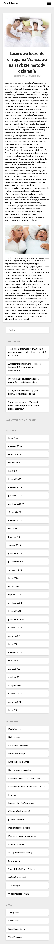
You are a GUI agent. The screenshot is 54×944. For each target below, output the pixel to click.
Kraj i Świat (11, 3)
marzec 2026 (14, 462)
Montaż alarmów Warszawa (21, 803)
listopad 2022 (14, 611)
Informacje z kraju (16, 753)
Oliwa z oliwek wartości (19, 811)
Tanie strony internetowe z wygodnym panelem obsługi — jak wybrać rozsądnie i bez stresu (27, 352)
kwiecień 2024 (15, 537)
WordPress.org (15, 937)
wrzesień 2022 (15, 627)
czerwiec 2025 (15, 487)
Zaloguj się (13, 912)
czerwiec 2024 (15, 520)
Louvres (12, 795)
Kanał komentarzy (16, 929)
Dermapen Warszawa (18, 745)
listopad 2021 (14, 685)
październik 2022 (16, 619)
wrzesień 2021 (15, 693)
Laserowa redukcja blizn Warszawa (24, 778)
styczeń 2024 (14, 545)
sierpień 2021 (14, 702)
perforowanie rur (16, 819)
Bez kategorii (14, 729)
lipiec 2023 (13, 578)
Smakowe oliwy (15, 861)
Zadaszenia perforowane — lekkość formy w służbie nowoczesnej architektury (24, 367)
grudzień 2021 (15, 677)
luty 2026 (12, 471)
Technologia (14, 885)
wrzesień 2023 (15, 570)
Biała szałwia (14, 737)
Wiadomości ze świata (18, 893)
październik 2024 (16, 504)
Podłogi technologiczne (19, 827)
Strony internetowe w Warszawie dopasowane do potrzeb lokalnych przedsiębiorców (23, 405)
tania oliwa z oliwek (17, 877)
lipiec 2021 (13, 710)
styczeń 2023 (14, 594)
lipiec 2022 (13, 644)
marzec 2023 (14, 586)
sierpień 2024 (14, 512)
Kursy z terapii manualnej (19, 770)
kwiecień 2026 (15, 454)
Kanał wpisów (14, 920)
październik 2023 (16, 561)
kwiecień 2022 (15, 660)
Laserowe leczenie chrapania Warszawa (26, 786)
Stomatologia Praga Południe (22, 869)
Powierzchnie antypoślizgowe (22, 836)
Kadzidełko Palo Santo (18, 761)
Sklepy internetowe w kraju (20, 852)
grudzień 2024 (15, 495)
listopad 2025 (14, 479)
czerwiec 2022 (15, 652)
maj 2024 (12, 528)
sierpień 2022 (14, 636)
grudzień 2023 (15, 553)
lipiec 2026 (13, 438)
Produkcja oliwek (16, 844)
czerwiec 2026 (15, 446)
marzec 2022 (14, 669)
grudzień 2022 (15, 603)
